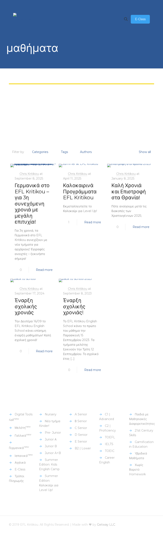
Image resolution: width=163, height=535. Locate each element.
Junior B (51, 446)
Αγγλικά (20, 462)
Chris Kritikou (29, 174)
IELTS (109, 444)
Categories (40, 152)
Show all (145, 152)
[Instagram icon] (138, 524)
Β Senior (81, 421)
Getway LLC (106, 525)
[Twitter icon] (127, 524)
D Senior (81, 435)
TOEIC (109, 451)
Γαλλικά (23, 435)
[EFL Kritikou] (22, 19)
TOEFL (110, 437)
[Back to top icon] (149, 524)
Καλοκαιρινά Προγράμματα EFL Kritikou (80, 191)
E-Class (140, 19)
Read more (44, 270)
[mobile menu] (111, 19)
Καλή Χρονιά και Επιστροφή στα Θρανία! (128, 191)
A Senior (81, 414)
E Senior (81, 441)
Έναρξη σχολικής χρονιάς (26, 306)
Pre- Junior (53, 433)
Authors (86, 152)
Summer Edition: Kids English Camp (49, 464)
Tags (64, 152)
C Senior (81, 428)
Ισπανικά (24, 456)
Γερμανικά (19, 448)
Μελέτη (23, 428)
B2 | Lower (83, 448)
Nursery (50, 414)
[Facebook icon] (121, 524)
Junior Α (50, 439)
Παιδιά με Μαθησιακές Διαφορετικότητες (142, 419)
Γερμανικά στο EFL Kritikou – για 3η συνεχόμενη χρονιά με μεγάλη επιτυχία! (32, 203)
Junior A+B (53, 453)
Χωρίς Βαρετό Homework (137, 469)
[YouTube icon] (133, 524)
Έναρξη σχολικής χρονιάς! (74, 306)
